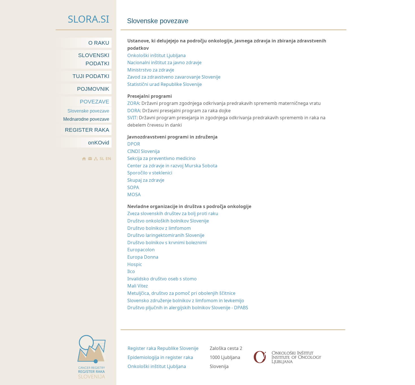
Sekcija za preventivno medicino (161, 158)
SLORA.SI (88, 18)
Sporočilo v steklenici (149, 173)
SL (102, 159)
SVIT (132, 117)
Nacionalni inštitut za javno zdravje (164, 62)
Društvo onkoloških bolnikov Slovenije (168, 221)
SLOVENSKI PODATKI (93, 59)
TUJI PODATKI (91, 76)
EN (108, 159)
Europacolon (141, 249)
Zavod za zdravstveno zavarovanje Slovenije (173, 77)
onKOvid (98, 143)
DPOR (133, 144)
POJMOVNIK (93, 89)
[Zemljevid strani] (96, 159)
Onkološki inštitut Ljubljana (156, 55)
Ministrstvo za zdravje (150, 70)
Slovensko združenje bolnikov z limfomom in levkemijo (185, 300)
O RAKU (98, 43)
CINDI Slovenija (143, 151)
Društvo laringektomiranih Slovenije (165, 235)
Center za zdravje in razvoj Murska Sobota (172, 166)
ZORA (133, 103)
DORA (133, 110)
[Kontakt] (90, 159)
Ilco (131, 271)
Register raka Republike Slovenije (163, 348)
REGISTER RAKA (87, 130)
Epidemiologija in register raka (160, 357)
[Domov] (84, 159)
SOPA (133, 187)
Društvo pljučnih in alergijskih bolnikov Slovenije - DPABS (187, 307)
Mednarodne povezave (86, 119)
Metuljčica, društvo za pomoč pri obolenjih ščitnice (181, 293)
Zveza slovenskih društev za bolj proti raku (172, 213)
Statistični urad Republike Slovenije (164, 84)
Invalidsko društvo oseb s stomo (162, 279)
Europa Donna (142, 257)
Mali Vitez (137, 286)
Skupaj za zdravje (145, 180)
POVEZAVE (94, 102)
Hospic (134, 264)
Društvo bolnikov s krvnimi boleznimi (167, 242)
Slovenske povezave (88, 111)
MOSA (134, 194)
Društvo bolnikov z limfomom (159, 228)
